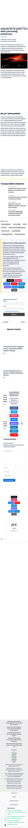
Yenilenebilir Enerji (20, 234)
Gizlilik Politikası (14, 804)
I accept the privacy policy (12, 311)
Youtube (14, 760)
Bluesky (15, 287)
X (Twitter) (10, 280)
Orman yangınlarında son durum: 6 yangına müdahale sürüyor (13, 373)
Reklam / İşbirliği (14, 800)
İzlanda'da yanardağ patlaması (17, 227)
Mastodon (7, 287)
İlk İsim (5, 301)
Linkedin (14, 757)
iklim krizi (4, 227)
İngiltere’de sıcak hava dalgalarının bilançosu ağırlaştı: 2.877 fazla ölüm (17, 205)
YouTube (14, 283)
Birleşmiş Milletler (6, 224)
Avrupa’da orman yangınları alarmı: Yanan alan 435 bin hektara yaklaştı (13, 349)
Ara (1, 539)
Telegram (21, 283)
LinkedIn (21, 287)
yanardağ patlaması (7, 234)
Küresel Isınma (5, 231)
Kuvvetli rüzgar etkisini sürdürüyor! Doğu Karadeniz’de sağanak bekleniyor (15, 822)
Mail (14, 762)
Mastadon (14, 756)
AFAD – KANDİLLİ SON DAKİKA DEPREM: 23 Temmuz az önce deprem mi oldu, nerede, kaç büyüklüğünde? (14, 775)
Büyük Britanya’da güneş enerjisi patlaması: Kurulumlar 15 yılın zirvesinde (17, 190)
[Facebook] (5, 825)
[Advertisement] (14, 95)
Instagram (18, 280)
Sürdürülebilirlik (16, 231)
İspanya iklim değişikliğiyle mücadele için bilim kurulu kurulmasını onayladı (15, 213)
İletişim (14, 797)
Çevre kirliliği (16, 224)
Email (4, 306)
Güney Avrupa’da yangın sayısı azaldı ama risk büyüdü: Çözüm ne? (14, 745)
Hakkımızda (14, 793)
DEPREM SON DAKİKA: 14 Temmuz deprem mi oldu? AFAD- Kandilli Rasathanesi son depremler (14, 787)
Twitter (14, 412)
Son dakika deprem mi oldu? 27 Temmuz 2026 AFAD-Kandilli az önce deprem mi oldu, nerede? (14, 770)
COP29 (24, 224)
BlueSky (14, 754)
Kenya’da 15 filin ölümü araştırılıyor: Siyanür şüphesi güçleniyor (14, 739)
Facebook (6, 283)
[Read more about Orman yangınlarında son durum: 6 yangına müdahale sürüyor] (14, 363)
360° (4, 353)
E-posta (14, 290)
